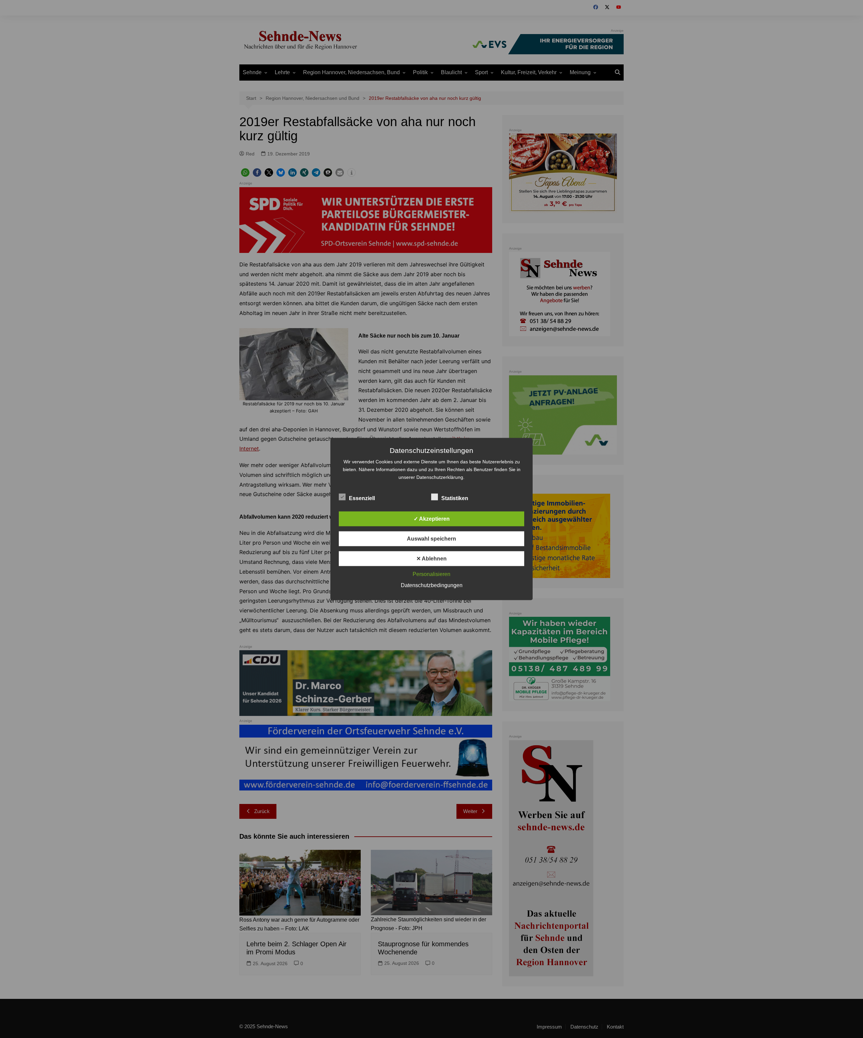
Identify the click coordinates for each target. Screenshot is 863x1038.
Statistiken (454, 498)
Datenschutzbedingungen (432, 585)
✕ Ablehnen (431, 558)
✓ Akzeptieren (432, 519)
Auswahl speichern (431, 539)
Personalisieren (431, 574)
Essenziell (362, 498)
